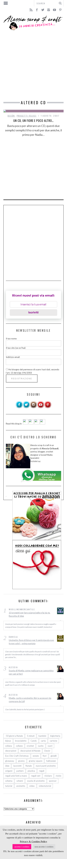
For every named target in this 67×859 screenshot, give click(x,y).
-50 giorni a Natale (14, 736)
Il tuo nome (11, 338)
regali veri (35, 775)
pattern (20, 771)
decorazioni (10, 750)
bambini (42, 736)
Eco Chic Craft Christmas (17, 755)
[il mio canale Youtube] (40, 407)
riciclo (58, 775)
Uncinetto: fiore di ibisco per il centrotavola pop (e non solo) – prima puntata (31, 642)
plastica (31, 771)
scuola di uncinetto (36, 781)
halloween (51, 761)
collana (8, 746)
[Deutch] (31, 423)
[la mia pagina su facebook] (19, 407)
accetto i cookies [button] (21, 846)
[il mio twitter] (26, 407)
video (32, 786)
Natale (29, 765)
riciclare (48, 775)
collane (19, 746)
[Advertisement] (33, 65)
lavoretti (17, 765)
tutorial (8, 786)
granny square (35, 761)
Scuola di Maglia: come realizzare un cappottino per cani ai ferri (31, 672)
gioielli (54, 755)
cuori (50, 746)
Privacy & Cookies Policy (33, 841)
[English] (25, 423)
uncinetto (20, 786)
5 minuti (30, 736)
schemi (19, 781)
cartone (53, 740)
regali (41, 771)
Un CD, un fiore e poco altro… (33, 120)
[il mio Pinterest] (47, 407)
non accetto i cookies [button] (44, 846)
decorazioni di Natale (30, 750)
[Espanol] (37, 423)
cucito (41, 746)
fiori (45, 755)
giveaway (9, 761)
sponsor (53, 781)
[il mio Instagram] (33, 407)
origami (8, 771)
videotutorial (45, 786)
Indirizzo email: (13, 357)
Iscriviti (33, 312)
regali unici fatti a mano (16, 775)
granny (21, 761)
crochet (30, 746)
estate (36, 755)
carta (43, 740)
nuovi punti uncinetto (46, 765)
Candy (34, 740)
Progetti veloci (27, 115)
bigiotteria (55, 736)
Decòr (11, 115)
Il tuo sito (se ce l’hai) (16, 348)
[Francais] (42, 423)
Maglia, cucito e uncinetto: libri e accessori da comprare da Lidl (30, 700)
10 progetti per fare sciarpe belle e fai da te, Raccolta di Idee (29, 614)
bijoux (8, 740)
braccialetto (21, 740)
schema (8, 781)
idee (7, 765)
